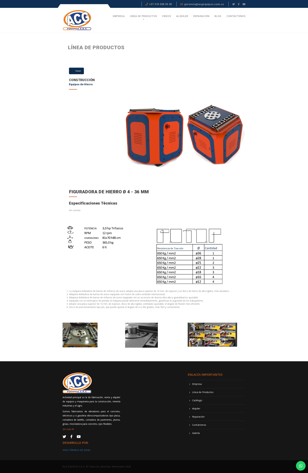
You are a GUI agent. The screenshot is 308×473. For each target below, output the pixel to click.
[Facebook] (239, 4)
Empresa (119, 16)
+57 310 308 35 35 (160, 4)
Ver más (67, 429)
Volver (78, 71)
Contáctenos (236, 16)
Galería (196, 433)
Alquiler (182, 16)
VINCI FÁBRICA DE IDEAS (76, 450)
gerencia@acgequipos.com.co (204, 4)
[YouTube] (244, 4)
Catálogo (197, 400)
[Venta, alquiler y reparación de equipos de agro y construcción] (77, 20)
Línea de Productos (143, 16)
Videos (166, 16)
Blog (217, 16)
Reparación (201, 16)
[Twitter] (233, 4)
